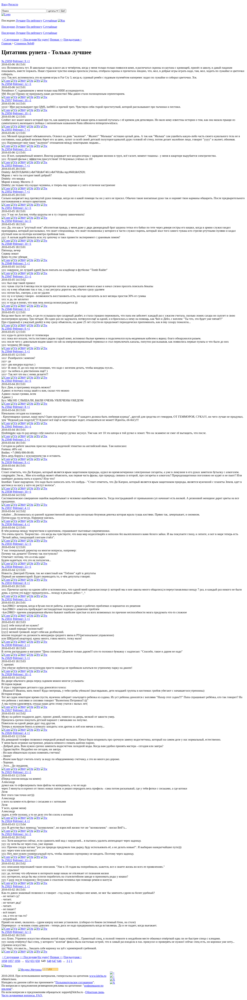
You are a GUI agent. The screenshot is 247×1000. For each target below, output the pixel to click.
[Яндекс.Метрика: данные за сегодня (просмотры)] (30, 969)
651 (32, 960)
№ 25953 (6, 165)
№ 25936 (6, 524)
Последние (8, 26)
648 (49, 960)
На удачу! (43, 39)
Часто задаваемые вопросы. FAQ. (22, 995)
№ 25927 (6, 710)
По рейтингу (34, 20)
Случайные (50, 20)
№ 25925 (6, 772)
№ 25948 (6, 263)
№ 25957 (6, 100)
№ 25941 (6, 426)
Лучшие (21, 20)
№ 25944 (6, 351)
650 (37, 960)
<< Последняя (28, 39)
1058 (4, 960)
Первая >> (56, 39)
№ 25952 (6, 191)
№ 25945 (6, 328)
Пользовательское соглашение (74, 982)
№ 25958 (6, 84)
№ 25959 (6, 61)
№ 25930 (6, 644)
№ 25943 (6, 380)
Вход (4, 4)
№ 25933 (6, 583)
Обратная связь (94, 992)
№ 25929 (6, 658)
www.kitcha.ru (97, 975)
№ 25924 (6, 821)
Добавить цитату (29, 4)
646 (59, 960)
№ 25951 (6, 207)
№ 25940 (6, 439)
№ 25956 (6, 113)
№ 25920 (6, 932)
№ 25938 (6, 491)
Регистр (13, 4)
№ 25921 (6, 886)
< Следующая (10, 39)
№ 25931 (6, 618)
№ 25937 (6, 508)
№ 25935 (6, 543)
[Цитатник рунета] (5, 14)
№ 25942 (6, 406)
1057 (11, 960)
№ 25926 (6, 733)
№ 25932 (6, 599)
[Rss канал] (61, 20)
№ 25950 (6, 221)
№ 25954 (6, 149)
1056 (17, 960)
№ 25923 (6, 834)
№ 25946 (6, 309)
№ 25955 (6, 129)
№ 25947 (6, 276)
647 (54, 960)
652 (27, 960)
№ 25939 (6, 462)
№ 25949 (6, 243)
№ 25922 (6, 860)
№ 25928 (6, 674)
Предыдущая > (72, 39)
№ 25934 (6, 566)
